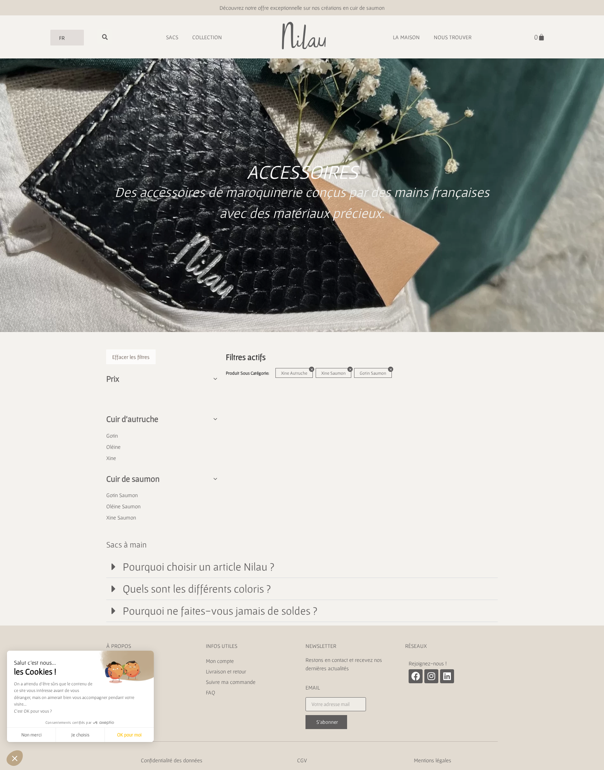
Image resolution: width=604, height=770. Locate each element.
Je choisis (80, 734)
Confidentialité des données (171, 760)
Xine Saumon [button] (121, 517)
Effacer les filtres (131, 357)
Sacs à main (126, 544)
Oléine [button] (113, 447)
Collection (207, 37)
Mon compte (220, 661)
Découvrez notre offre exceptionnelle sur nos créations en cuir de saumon (302, 8)
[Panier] (539, 37)
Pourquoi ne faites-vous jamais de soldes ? (220, 611)
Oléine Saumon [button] (123, 506)
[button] (302, 567)
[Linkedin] (447, 676)
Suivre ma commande (231, 682)
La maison (406, 37)
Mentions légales (432, 760)
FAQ (210, 692)
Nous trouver (453, 37)
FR (62, 38)
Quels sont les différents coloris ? (197, 588)
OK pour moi (129, 734)
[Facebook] (416, 676)
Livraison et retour (226, 671)
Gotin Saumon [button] (122, 495)
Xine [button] (111, 458)
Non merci (31, 734)
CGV (302, 760)
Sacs (172, 37)
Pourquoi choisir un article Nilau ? (198, 566)
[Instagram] (431, 676)
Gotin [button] (112, 435)
